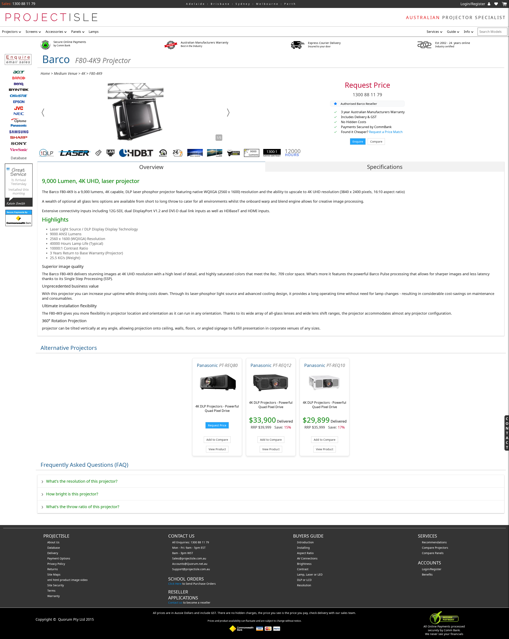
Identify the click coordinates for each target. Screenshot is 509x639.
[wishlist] (497, 3)
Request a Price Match (386, 132)
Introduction (305, 542)
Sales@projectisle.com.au (189, 558)
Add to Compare (217, 440)
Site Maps (53, 574)
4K (83, 73)
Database (19, 158)
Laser (309, 574)
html (56, 580)
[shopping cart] (504, 4)
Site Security (55, 585)
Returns (52, 569)
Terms (51, 590)
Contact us (175, 602)
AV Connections (307, 558)
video (83, 580)
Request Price (367, 85)
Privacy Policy (56, 564)
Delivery (52, 553)
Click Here (175, 584)
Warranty (53, 596)
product (65, 580)
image (75, 580)
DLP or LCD (304, 580)
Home (45, 73)
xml (50, 580)
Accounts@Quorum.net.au (189, 564)
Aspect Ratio (305, 553)
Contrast (302, 569)
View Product (217, 449)
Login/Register (473, 3)
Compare (376, 141)
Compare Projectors (435, 548)
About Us (53, 542)
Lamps (94, 31)
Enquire (358, 141)
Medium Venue (65, 73)
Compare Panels (433, 553)
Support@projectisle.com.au (191, 569)
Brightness (304, 564)
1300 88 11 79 (23, 3)
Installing (303, 548)
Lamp (300, 574)
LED (320, 574)
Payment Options (58, 558)
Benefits (427, 574)
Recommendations (434, 542)
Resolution (304, 585)
